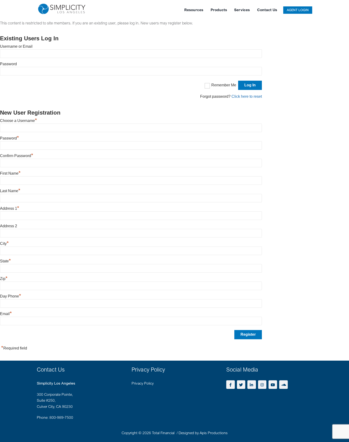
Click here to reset (246, 96)
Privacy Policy (143, 383)
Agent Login (298, 10)
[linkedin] (251, 384)
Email (6, 314)
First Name (10, 173)
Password (8, 64)
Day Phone (10, 296)
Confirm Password (16, 156)
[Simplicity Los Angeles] (61, 12)
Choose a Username (18, 121)
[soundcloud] (283, 384)
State (5, 261)
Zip (4, 279)
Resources (193, 9)
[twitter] (241, 384)
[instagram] (262, 384)
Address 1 (9, 208)
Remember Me (223, 85)
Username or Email (16, 46)
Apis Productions (214, 432)
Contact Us (267, 9)
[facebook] (230, 384)
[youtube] (273, 384)
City (4, 244)
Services (242, 9)
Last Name (10, 191)
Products (219, 9)
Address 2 (8, 226)
